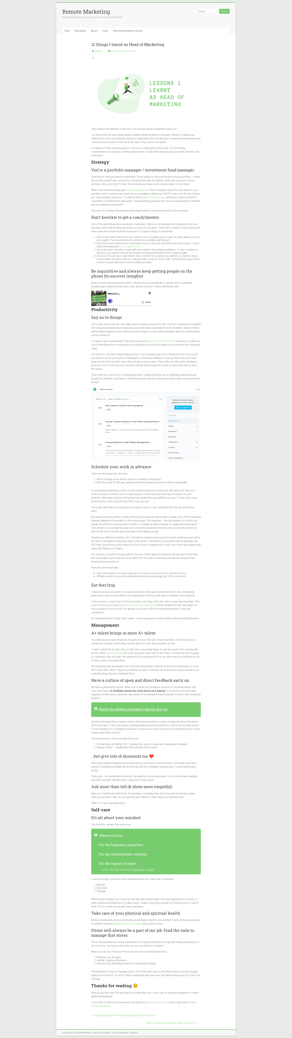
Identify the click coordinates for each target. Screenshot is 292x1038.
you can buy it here (129, 246)
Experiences (118, 51)
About (94, 30)
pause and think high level (162, 341)
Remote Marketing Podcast (128, 30)
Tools (105, 30)
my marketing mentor (137, 190)
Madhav (98, 51)
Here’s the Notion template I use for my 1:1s (133, 709)
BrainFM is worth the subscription (138, 605)
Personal (130, 51)
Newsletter (80, 30)
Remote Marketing (86, 11)
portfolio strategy (156, 197)
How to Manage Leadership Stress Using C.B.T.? (174, 1023)
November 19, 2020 (143, 869)
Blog (67, 30)
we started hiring (115, 653)
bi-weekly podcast (158, 1002)
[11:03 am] (93, 58)
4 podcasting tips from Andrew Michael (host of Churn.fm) (123, 1015)
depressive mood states (129, 923)
